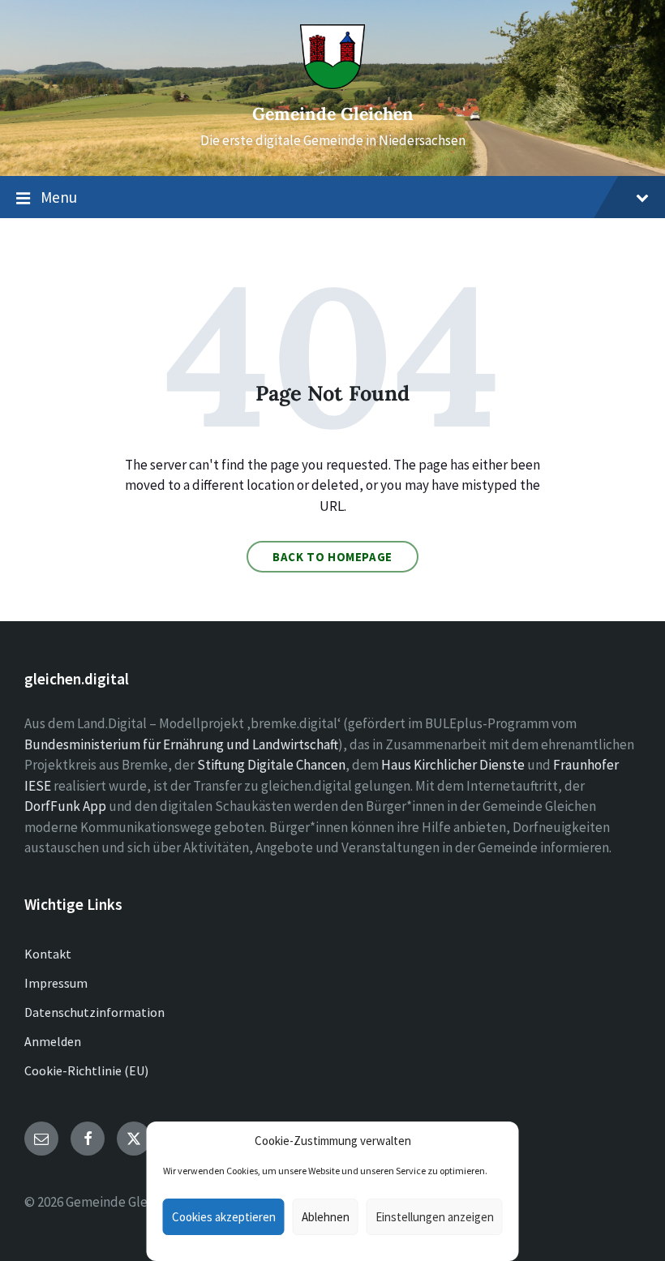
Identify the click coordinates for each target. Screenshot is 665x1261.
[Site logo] (332, 84)
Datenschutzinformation (94, 1012)
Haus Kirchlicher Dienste (453, 765)
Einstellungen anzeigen (434, 1217)
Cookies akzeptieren (224, 1217)
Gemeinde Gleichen (333, 114)
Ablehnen (326, 1217)
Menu (59, 197)
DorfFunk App (65, 806)
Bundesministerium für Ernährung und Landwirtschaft (181, 744)
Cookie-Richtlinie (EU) (86, 1070)
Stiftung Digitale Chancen (271, 765)
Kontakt (47, 954)
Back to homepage (332, 556)
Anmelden (52, 1041)
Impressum (56, 983)
